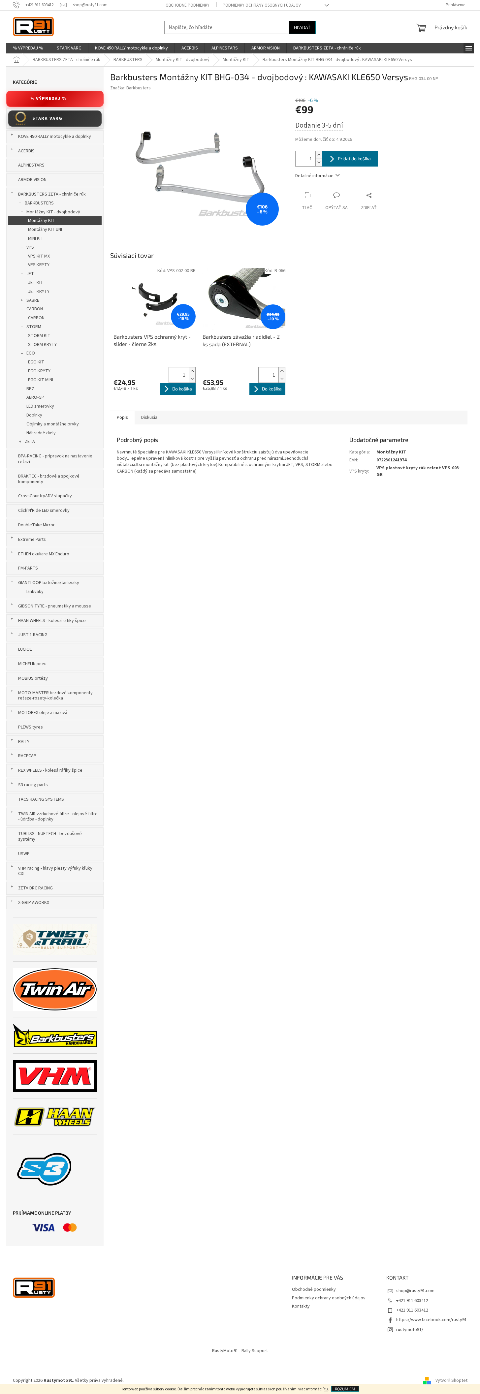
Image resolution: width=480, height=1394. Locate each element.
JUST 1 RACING (33, 635)
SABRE (32, 300)
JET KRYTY (38, 291)
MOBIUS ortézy (33, 678)
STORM (33, 327)
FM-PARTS (28, 568)
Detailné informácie (314, 175)
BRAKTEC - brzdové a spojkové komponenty (49, 479)
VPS (30, 247)
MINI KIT (36, 238)
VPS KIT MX (39, 256)
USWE (23, 854)
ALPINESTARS (31, 165)
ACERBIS (26, 151)
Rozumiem (345, 1388)
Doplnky (34, 415)
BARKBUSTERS (39, 203)
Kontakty (301, 1306)
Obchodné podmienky (187, 5)
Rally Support (254, 1351)
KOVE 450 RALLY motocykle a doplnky (54, 136)
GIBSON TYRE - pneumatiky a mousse (54, 606)
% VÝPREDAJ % (48, 98)
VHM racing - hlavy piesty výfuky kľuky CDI (55, 871)
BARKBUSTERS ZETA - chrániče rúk (52, 194)
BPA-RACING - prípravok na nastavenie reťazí (55, 459)
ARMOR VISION (32, 179)
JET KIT (35, 282)
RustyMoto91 (225, 1351)
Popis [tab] (122, 417)
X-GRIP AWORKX (33, 902)
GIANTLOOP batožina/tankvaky (48, 582)
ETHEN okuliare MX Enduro (43, 554)
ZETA (30, 441)
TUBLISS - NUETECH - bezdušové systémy (50, 836)
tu (326, 1389)
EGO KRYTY (39, 371)
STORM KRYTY (42, 344)
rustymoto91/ (409, 1329)
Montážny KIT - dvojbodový (53, 212)
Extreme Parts (32, 539)
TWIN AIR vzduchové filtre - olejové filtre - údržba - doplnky (58, 817)
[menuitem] (28, 48)
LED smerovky (40, 406)
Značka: (130, 88)
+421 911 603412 (412, 1300)
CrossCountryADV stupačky (45, 496)
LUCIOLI (25, 649)
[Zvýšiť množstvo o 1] (318, 155)
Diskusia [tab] (149, 417)
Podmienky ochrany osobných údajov (262, 5)
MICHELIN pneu (32, 664)
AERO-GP (35, 397)
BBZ (30, 389)
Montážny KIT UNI (45, 229)
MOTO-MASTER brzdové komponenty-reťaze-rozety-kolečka (56, 696)
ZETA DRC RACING (35, 888)
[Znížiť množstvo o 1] (318, 162)
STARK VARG (47, 118)
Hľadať (302, 27)
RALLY (23, 741)
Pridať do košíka (354, 158)
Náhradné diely (41, 433)
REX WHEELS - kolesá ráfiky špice (50, 770)
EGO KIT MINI (40, 380)
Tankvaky (34, 591)
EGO (30, 353)
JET (30, 273)
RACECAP (27, 756)
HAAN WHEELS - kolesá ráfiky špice (52, 620)
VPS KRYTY (38, 265)
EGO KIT (36, 362)
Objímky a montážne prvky (52, 424)
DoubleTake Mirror (36, 525)
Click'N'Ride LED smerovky (44, 510)
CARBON (34, 309)
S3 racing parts (33, 785)
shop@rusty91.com (415, 1290)
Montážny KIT (41, 220)
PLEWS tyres (30, 727)
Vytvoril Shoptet (451, 1380)
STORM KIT (39, 335)
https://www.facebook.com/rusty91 (431, 1320)
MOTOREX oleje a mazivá (42, 712)
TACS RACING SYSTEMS (41, 799)
